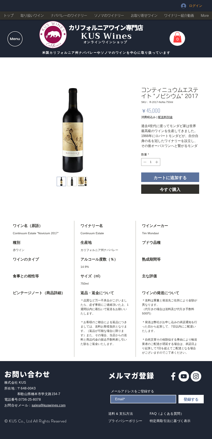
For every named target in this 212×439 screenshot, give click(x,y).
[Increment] (157, 167)
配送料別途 (165, 117)
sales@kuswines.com (49, 410)
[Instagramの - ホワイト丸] (196, 381)
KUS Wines (106, 36)
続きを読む (148, 151)
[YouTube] (183, 381)
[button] (15, 39)
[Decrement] (144, 167)
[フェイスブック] (173, 381)
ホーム (18, 72)
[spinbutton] (150, 167)
